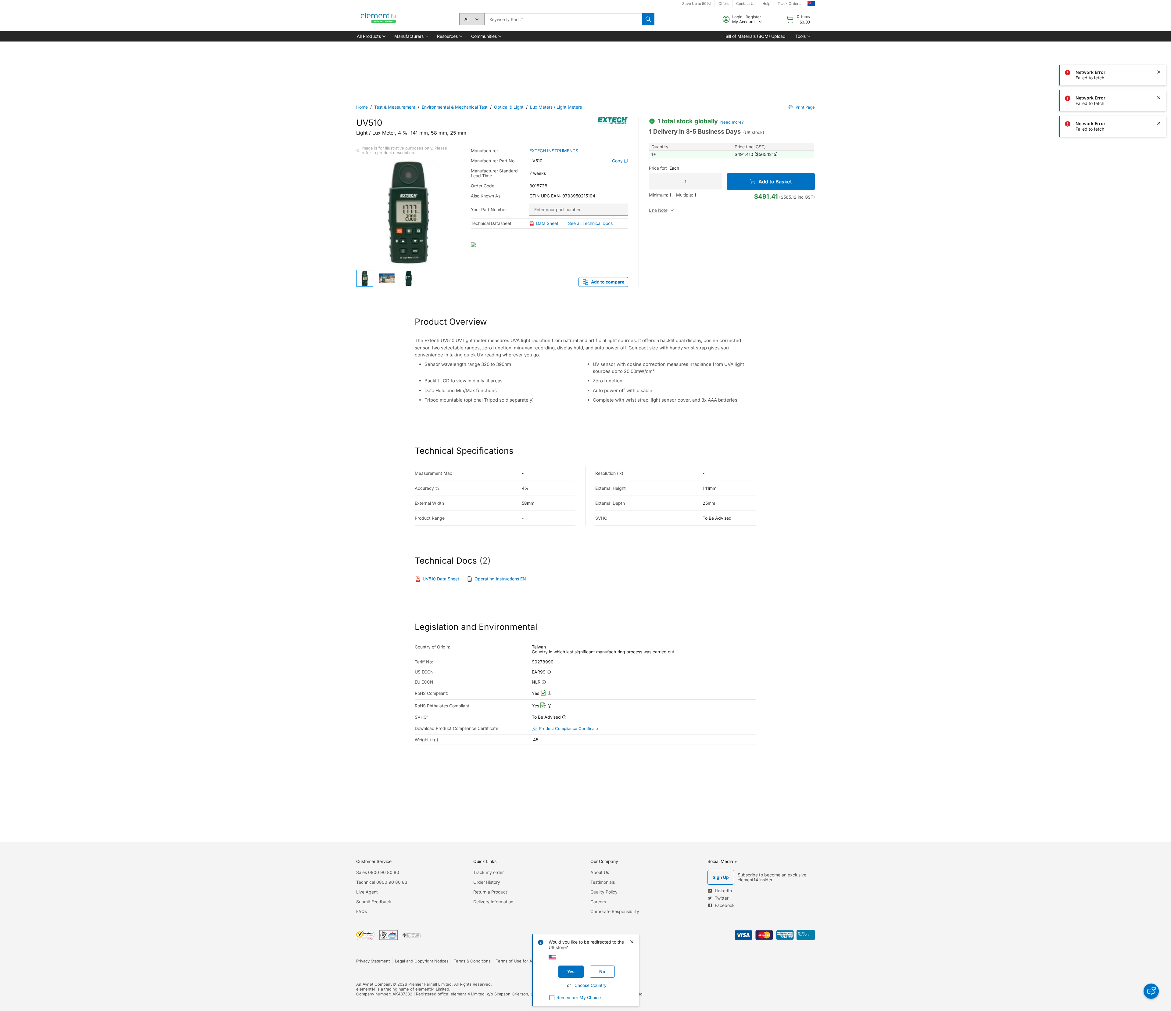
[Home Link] (378, 19)
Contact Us (745, 3)
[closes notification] (1158, 46)
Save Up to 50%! (696, 3)
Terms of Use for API (515, 961)
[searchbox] (563, 19)
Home (362, 107)
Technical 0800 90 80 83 (381, 882)
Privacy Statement (373, 961)
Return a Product (490, 891)
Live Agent (367, 891)
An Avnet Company (374, 984)
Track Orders (789, 3)
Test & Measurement (394, 107)
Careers (598, 901)
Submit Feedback (373, 901)
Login (737, 16)
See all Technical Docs (590, 223)
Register (753, 16)
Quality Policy (604, 891)
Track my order (488, 872)
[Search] (648, 19)
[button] (370, 36)
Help (766, 3)
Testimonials (602, 882)
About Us (599, 872)
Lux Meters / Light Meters (556, 107)
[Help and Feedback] (1151, 991)
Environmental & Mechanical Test (455, 107)
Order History (486, 882)
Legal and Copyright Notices (422, 961)
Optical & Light (509, 107)
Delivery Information (493, 901)
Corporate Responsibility (614, 911)
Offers (723, 3)
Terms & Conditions (472, 961)
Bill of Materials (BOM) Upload (755, 36)
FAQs (361, 911)
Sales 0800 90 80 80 (377, 872)
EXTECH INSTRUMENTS (553, 150)
